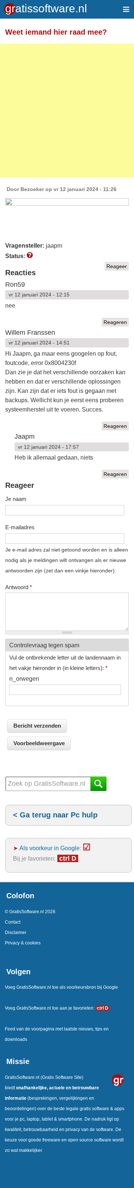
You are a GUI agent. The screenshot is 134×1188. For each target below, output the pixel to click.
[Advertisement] (67, 111)
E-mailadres (20, 527)
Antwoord (18, 587)
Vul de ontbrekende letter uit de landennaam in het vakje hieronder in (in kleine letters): (65, 662)
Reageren (115, 322)
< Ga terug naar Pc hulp (55, 815)
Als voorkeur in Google (49, 848)
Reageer (116, 266)
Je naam (15, 499)
